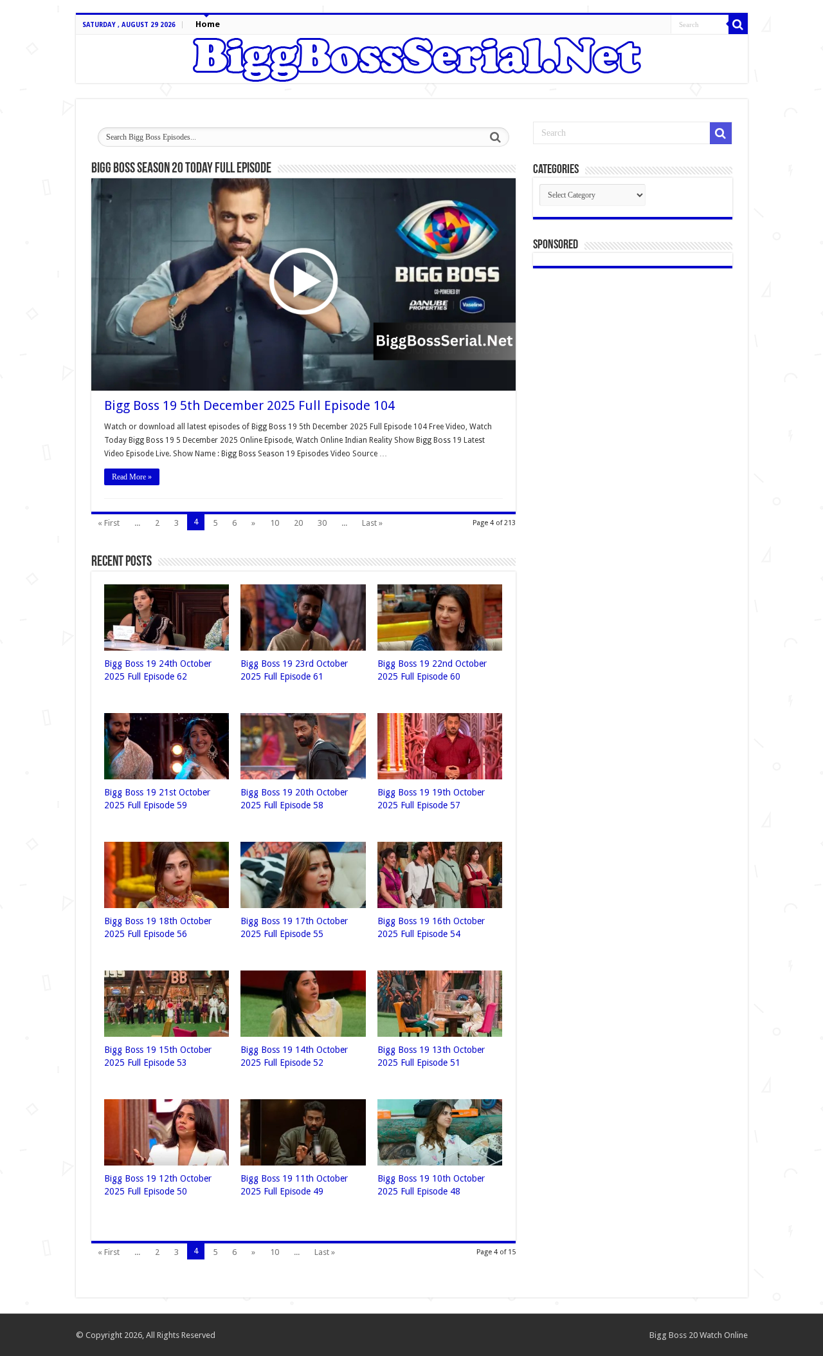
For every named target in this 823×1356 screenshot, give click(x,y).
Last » (372, 523)
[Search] (738, 24)
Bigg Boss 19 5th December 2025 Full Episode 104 (249, 405)
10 (274, 523)
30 (322, 523)
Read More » (132, 476)
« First (109, 523)
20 (298, 523)
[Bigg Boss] (412, 59)
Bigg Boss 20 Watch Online (698, 1335)
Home (207, 24)
